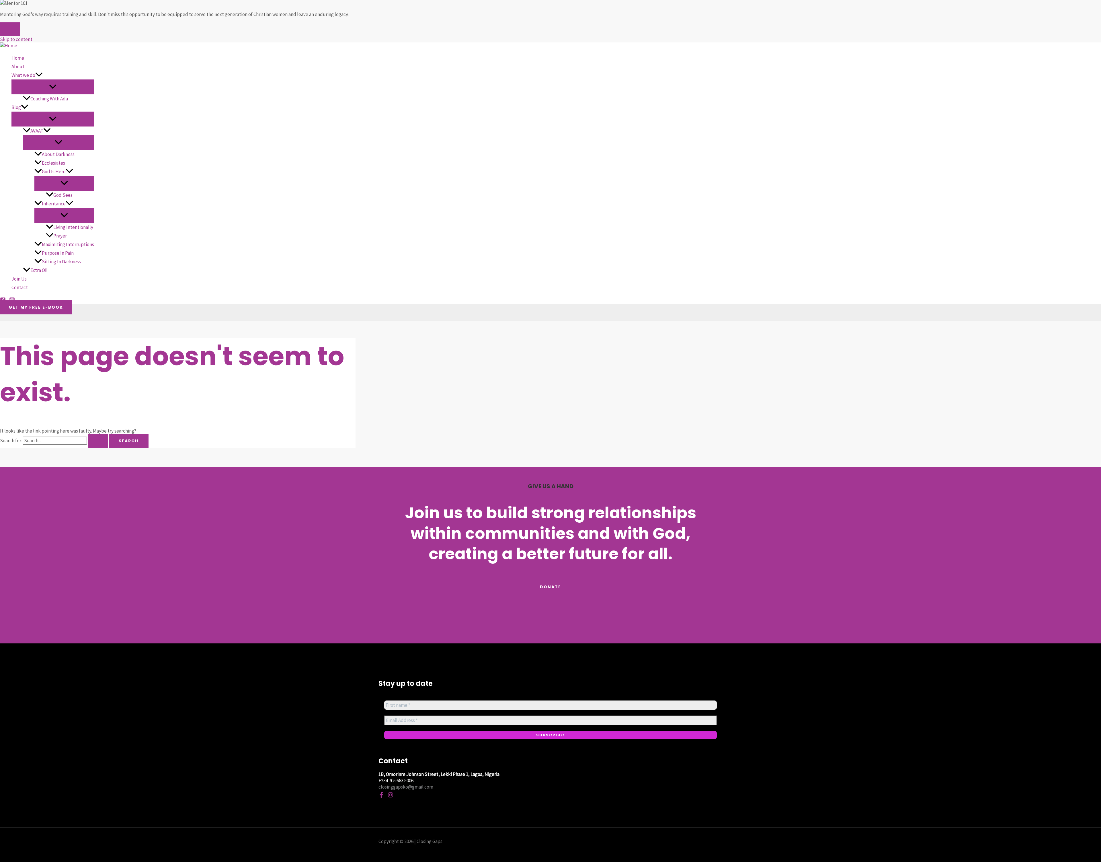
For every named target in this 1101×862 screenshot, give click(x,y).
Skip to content (16, 39)
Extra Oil (39, 270)
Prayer (60, 236)
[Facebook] (381, 796)
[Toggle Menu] (52, 86)
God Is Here (54, 171)
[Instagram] (390, 796)
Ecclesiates (53, 163)
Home (17, 58)
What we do (23, 75)
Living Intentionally (73, 227)
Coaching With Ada (49, 99)
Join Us (19, 279)
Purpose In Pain (58, 253)
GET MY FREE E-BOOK (36, 307)
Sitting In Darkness (61, 261)
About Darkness (58, 154)
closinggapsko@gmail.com (405, 787)
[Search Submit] (98, 441)
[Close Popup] (10, 29)
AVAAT (36, 131)
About (17, 66)
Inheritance (54, 204)
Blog (16, 107)
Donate (550, 587)
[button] (39, 75)
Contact (19, 287)
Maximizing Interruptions (68, 244)
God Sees (63, 195)
